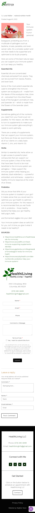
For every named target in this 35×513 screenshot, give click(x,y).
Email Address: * (7, 404)
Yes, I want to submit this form (18, 340)
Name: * (4, 395)
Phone (17, 315)
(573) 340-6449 (17, 291)
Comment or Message (17, 323)
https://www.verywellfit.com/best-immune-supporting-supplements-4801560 (18, 244)
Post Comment (9, 415)
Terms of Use (17, 338)
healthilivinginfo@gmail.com (17, 294)
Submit (17, 360)
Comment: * (5, 382)
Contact (17, 492)
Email (17, 308)
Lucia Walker (8, 15)
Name (17, 300)
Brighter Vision (21, 508)
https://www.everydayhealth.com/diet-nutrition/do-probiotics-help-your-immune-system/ (19, 259)
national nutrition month (22, 15)
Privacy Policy (17, 503)
